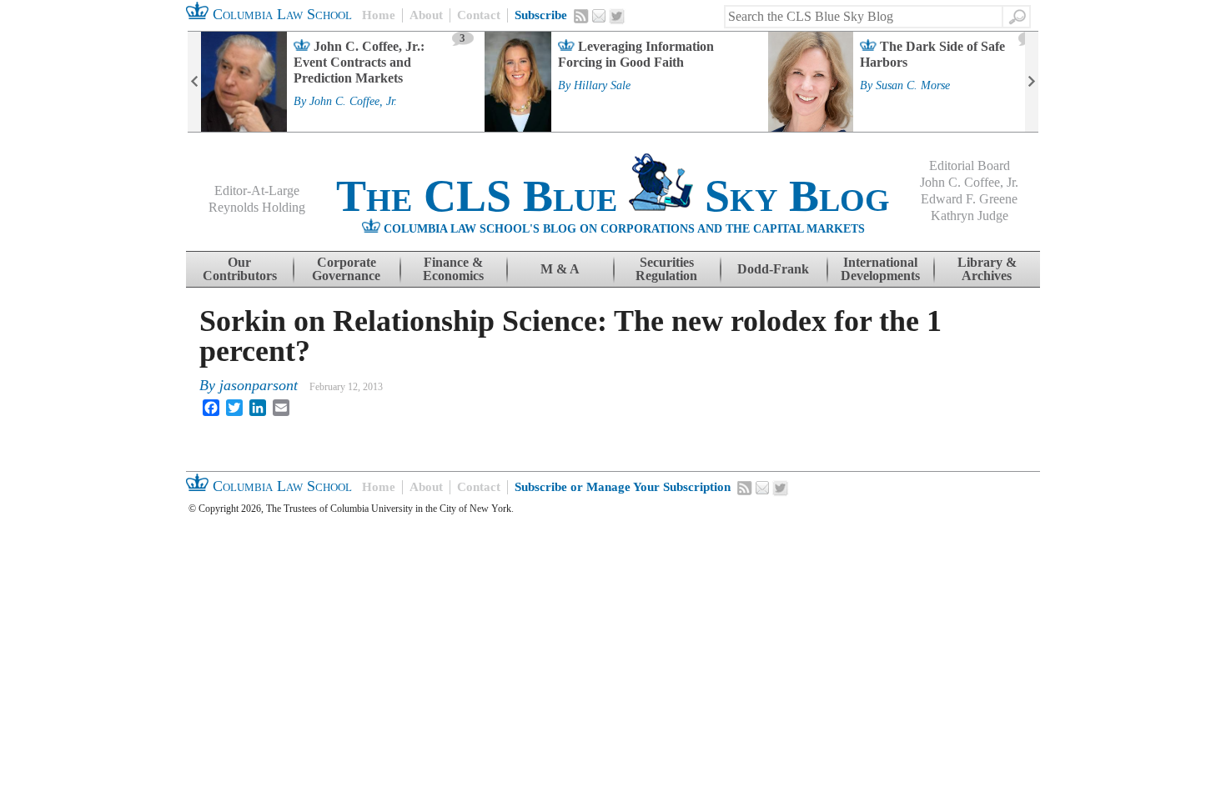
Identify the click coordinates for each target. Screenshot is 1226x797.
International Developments (880, 269)
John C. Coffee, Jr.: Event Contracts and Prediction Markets (359, 62)
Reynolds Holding (257, 207)
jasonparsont (258, 385)
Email (598, 16)
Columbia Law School (280, 14)
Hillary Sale (602, 86)
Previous (194, 82)
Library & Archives (987, 269)
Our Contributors (240, 269)
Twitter (617, 16)
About (426, 15)
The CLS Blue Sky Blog (613, 196)
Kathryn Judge (969, 215)
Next (1031, 82)
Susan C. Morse (913, 86)
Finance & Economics (453, 269)
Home (378, 15)
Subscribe (541, 15)
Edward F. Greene (969, 199)
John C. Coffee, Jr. (353, 102)
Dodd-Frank (773, 269)
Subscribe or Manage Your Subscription (623, 487)
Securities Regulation (666, 269)
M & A (560, 269)
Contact (478, 15)
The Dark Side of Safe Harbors (932, 54)
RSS (581, 15)
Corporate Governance (346, 269)
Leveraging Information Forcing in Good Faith (636, 54)
